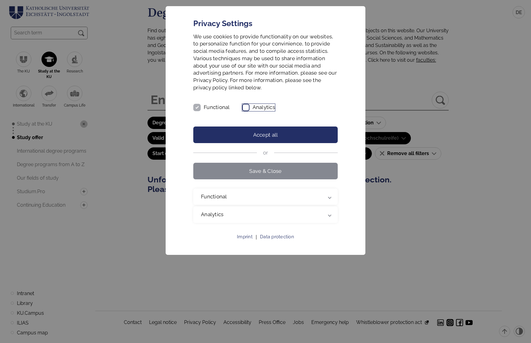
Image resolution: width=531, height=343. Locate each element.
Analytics (264, 107)
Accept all (265, 135)
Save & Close (265, 171)
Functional (217, 107)
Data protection (277, 237)
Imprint (245, 237)
